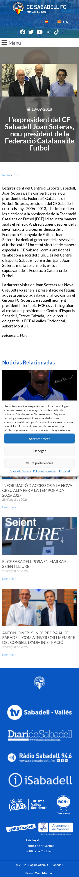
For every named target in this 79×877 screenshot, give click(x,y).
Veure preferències (39, 463)
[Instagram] (48, 32)
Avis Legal (64, 471)
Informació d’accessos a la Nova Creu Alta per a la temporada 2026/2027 (37, 490)
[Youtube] (39, 32)
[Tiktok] (56, 32)
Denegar (39, 451)
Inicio (6, 175)
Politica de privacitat (44, 471)
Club (16, 175)
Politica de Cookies (20, 471)
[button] (39, 42)
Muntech (48, 873)
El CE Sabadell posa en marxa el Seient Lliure (35, 564)
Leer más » (9, 507)
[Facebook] (22, 32)
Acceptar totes (39, 438)
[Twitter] (31, 32)
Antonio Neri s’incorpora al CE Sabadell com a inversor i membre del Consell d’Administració (38, 637)
